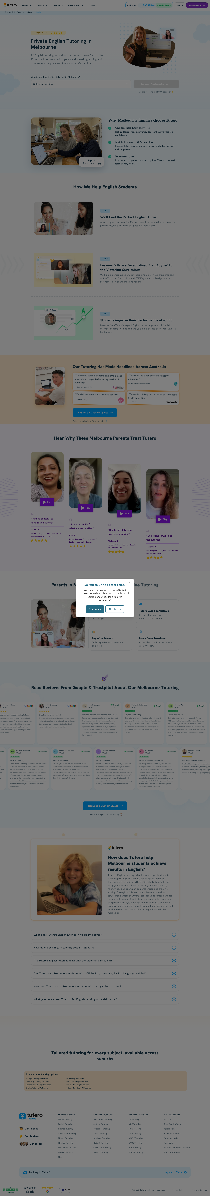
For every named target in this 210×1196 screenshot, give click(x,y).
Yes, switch (95, 609)
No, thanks (115, 609)
